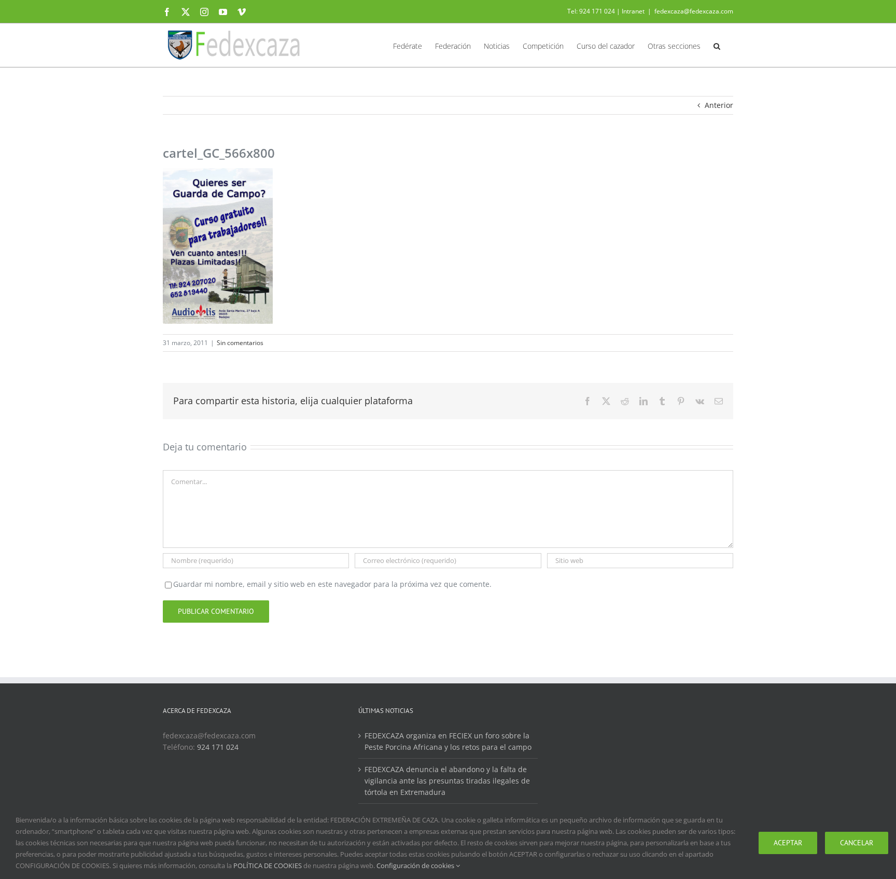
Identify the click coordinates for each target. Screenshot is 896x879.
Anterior (719, 105)
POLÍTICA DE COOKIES (267, 865)
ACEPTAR (788, 842)
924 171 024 (218, 747)
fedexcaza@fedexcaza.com (693, 11)
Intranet (633, 11)
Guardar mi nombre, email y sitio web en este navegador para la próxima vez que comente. (332, 584)
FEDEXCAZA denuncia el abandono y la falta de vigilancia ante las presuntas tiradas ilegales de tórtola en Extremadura (447, 780)
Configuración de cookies (416, 865)
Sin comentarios (240, 342)
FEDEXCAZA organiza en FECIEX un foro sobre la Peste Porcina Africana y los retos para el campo (448, 741)
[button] (716, 45)
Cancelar (856, 842)
